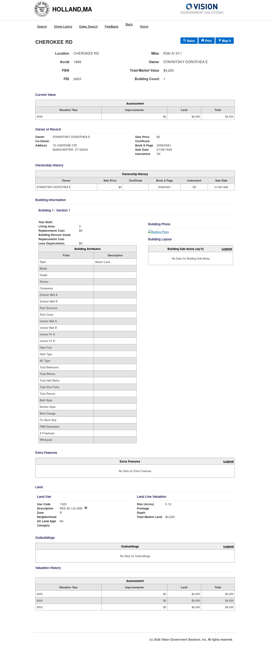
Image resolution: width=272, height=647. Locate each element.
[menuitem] (42, 25)
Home (144, 26)
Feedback (112, 26)
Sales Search (88, 26)
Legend (227, 249)
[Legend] (86, 507)
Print (208, 40)
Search (42, 26)
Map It (226, 40)
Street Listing (63, 26)
